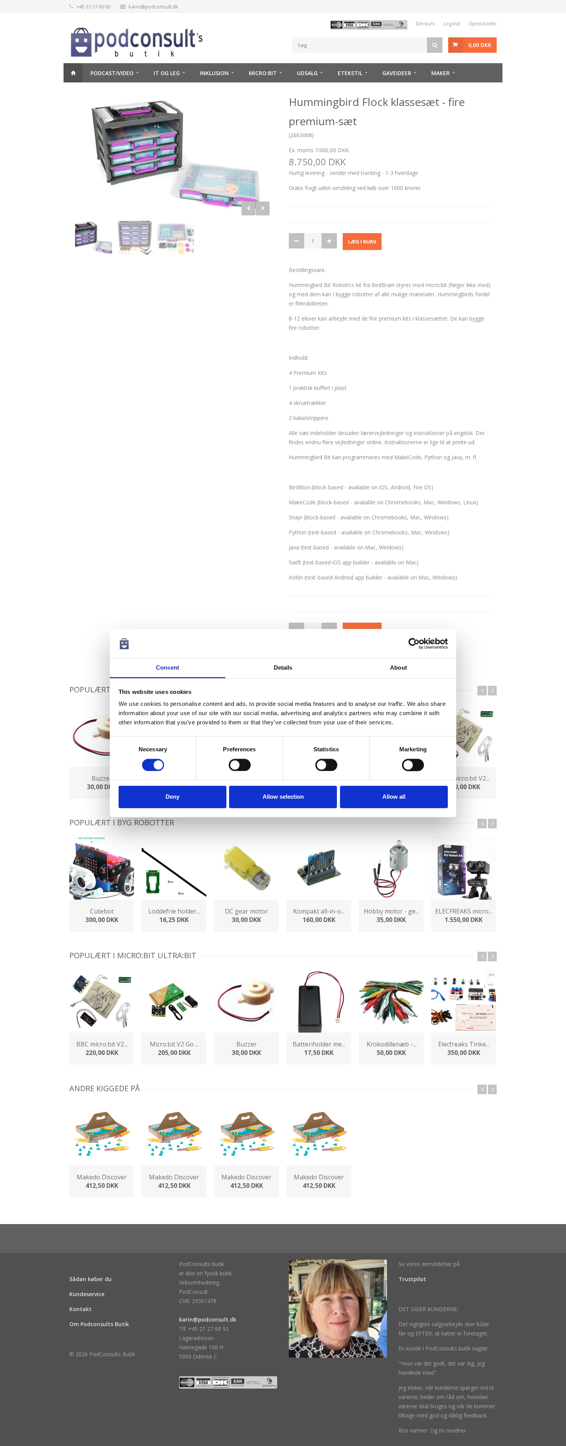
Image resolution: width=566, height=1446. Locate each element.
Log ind (452, 23)
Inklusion (214, 73)
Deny (172, 797)
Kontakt (80, 1309)
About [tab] (398, 668)
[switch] (240, 765)
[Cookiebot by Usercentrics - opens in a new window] (414, 643)
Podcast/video (112, 73)
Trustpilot (412, 1279)
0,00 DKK (479, 45)
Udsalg (307, 73)
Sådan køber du (90, 1279)
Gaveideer (396, 73)
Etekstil (350, 73)
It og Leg (167, 73)
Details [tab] (283, 668)
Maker (440, 73)
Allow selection (283, 797)
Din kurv (425, 23)
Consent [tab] (167, 668)
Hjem (73, 72)
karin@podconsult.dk (153, 6)
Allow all (393, 797)
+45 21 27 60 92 (94, 6)
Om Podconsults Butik (99, 1324)
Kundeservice (86, 1294)
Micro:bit (263, 73)
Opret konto (483, 23)
